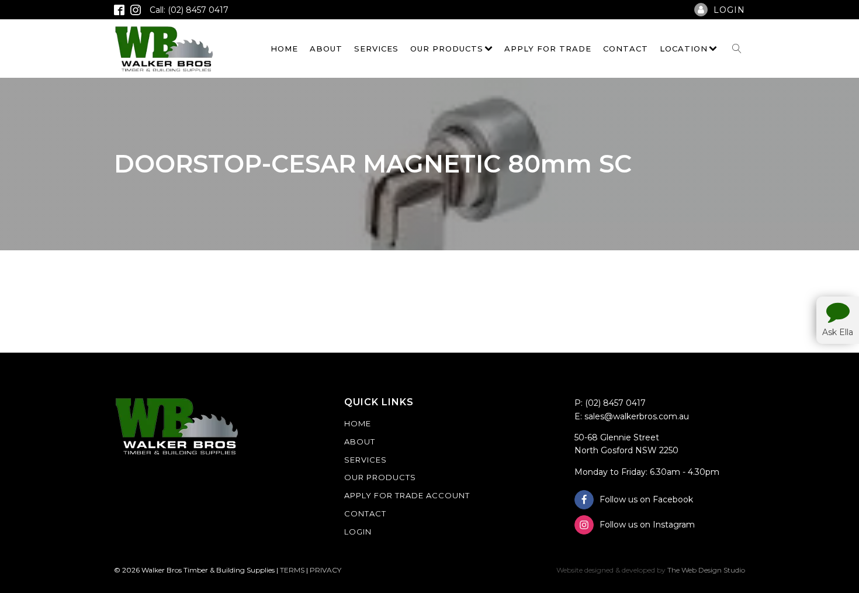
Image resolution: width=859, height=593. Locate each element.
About (326, 48)
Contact (625, 48)
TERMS (292, 570)
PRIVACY (325, 570)
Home (284, 48)
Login (358, 531)
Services (376, 48)
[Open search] (737, 48)
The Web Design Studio (706, 570)
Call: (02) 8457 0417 (189, 10)
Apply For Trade (547, 48)
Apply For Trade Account (407, 495)
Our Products (446, 48)
